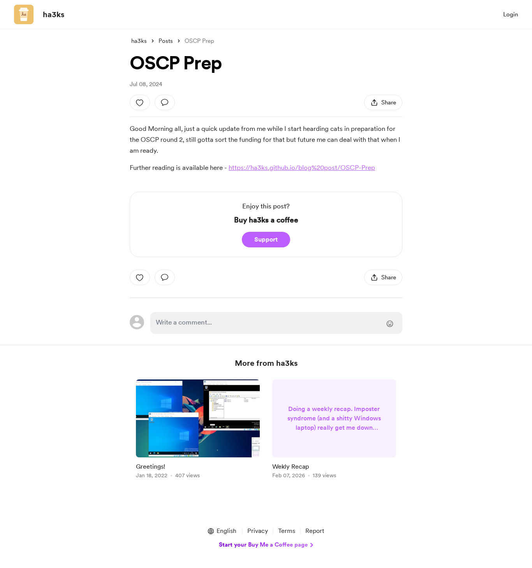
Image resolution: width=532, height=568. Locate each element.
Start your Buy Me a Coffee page (263, 544)
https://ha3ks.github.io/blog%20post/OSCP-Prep (302, 167)
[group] (198, 430)
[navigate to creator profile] (23, 14)
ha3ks (53, 14)
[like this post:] (140, 102)
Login (510, 14)
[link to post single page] (198, 430)
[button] (222, 531)
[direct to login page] (276, 323)
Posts (166, 40)
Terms (286, 530)
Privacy (257, 530)
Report (314, 530)
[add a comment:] (165, 102)
